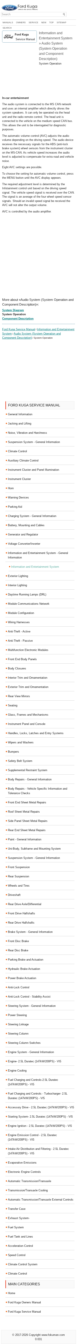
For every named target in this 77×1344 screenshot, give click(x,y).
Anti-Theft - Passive (20, 640)
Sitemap (61, 22)
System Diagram (13, 310)
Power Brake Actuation (22, 978)
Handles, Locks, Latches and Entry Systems (36, 733)
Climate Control (17, 451)
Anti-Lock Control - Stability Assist (29, 996)
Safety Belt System (20, 761)
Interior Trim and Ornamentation (27, 677)
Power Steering (17, 1015)
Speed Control (16, 1255)
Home (11, 1293)
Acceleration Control (20, 1245)
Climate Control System (22, 1264)
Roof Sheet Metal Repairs (24, 811)
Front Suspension (19, 867)
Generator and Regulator (23, 534)
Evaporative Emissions (22, 1162)
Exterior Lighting (18, 576)
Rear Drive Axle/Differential (24, 904)
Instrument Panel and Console (26, 724)
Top (51, 22)
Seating (12, 705)
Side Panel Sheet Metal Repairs (27, 821)
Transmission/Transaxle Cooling (28, 1190)
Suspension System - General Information (34, 442)
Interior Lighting (17, 585)
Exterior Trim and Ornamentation (28, 687)
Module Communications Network (28, 603)
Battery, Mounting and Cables (26, 525)
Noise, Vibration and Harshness (27, 432)
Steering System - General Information (32, 1005)
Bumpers (13, 751)
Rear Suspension (18, 876)
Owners (21, 22)
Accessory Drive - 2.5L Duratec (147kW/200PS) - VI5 (41, 1107)
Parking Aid (15, 506)
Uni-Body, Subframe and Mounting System (34, 848)
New (43, 22)
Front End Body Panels (22, 659)
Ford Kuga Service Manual (18, 329)
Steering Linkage (18, 1024)
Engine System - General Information (31, 1052)
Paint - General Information (24, 839)
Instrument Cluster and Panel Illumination (33, 469)
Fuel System (16, 1227)
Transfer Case (16, 1208)
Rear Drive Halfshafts (21, 922)
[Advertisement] (38, 81)
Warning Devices (18, 497)
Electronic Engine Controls (24, 1171)
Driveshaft (14, 895)
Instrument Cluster (19, 479)
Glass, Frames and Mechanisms (28, 714)
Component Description (18, 318)
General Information (20, 414)
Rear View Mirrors (19, 696)
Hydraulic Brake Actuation (24, 968)
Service (33, 22)
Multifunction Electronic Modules (28, 650)
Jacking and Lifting (19, 423)
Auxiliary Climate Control (23, 460)
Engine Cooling (17, 1070)
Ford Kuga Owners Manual (24, 1302)
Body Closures (17, 668)
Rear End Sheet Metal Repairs (27, 830)
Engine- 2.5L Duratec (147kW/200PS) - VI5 (34, 1061)
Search (7, 28)
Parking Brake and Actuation (25, 959)
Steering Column (18, 1033)
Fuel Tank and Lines (20, 1236)
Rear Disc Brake (18, 950)
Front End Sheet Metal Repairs (27, 802)
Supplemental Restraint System (27, 770)
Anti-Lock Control (18, 987)
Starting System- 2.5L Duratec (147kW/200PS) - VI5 (40, 1116)
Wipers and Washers (21, 742)
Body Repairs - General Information (30, 779)
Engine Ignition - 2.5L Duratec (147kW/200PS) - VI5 (40, 1125)
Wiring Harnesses (19, 622)
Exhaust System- (19, 1218)
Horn (11, 488)
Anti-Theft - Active (19, 631)
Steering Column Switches (24, 1042)
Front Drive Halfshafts (21, 913)
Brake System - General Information (30, 931)
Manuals (8, 22)
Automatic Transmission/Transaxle (29, 1181)
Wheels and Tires (19, 885)
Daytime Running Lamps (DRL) (27, 594)
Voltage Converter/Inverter (24, 543)
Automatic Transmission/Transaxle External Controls (40, 1199)
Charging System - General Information (32, 516)
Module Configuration (21, 613)
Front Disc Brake (18, 941)
